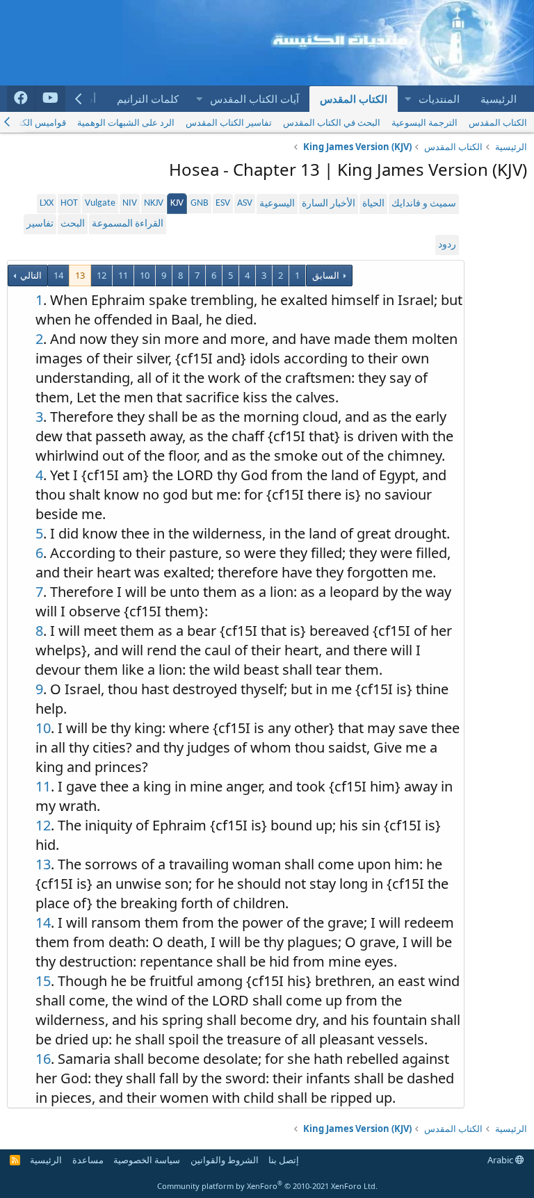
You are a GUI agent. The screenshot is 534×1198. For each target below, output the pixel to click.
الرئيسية (498, 99)
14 (58, 275)
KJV (177, 203)
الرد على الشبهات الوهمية (126, 122)
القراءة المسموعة (127, 224)
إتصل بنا (283, 1160)
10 (144, 275)
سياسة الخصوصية (146, 1160)
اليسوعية (277, 204)
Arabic (501, 1160)
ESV (223, 203)
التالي (30, 275)
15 (43, 980)
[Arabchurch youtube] (50, 98)
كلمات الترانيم (148, 99)
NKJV (153, 203)
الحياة (373, 204)
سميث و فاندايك (423, 204)
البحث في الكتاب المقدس (331, 122)
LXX (47, 203)
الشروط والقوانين (225, 1160)
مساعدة (88, 1160)
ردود (447, 245)
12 (101, 275)
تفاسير (40, 224)
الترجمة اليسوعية (424, 122)
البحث (72, 224)
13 (80, 275)
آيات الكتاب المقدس (254, 99)
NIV (129, 203)
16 (43, 1058)
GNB (200, 203)
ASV (244, 203)
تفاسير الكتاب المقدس (229, 122)
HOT (69, 203)
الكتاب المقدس (353, 99)
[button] (407, 99)
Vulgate (100, 203)
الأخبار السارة (328, 204)
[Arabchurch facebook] (21, 98)
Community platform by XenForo (267, 1186)
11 (123, 275)
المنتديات (439, 99)
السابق (325, 275)
